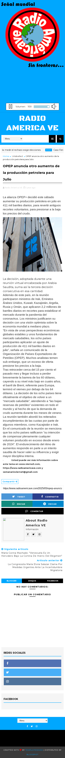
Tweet (21, 497)
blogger (11, 581)
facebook (52, 581)
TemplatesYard (34, 750)
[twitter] (32, 726)
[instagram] (36, 726)
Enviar (21, 504)
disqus (32, 581)
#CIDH (44, 150)
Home (6, 156)
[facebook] (27, 726)
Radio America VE (32, 123)
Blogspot (32, 754)
